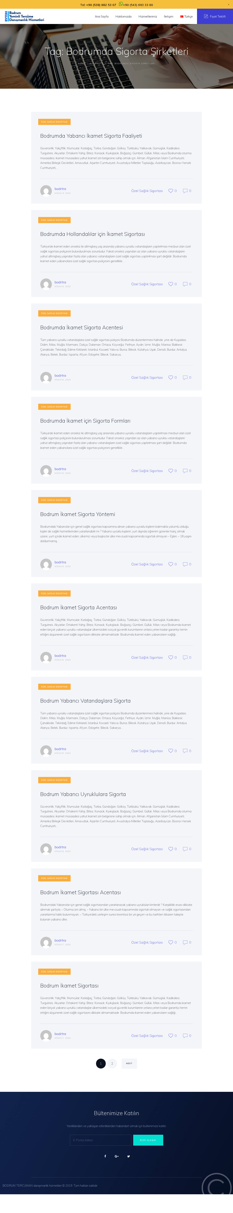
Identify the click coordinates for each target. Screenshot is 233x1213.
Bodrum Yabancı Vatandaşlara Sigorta (85, 700)
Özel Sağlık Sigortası (54, 122)
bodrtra (60, 189)
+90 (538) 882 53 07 (101, 5)
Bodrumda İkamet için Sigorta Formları (85, 420)
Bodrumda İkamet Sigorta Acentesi (81, 327)
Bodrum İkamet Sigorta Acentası (78, 607)
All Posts (96, 63)
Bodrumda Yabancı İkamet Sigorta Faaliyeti (91, 135)
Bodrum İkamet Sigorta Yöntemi (77, 514)
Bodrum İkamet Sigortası (69, 985)
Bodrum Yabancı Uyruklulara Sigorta (83, 794)
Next (129, 1063)
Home (81, 63)
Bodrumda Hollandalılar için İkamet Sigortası (92, 234)
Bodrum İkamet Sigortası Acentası (80, 892)
